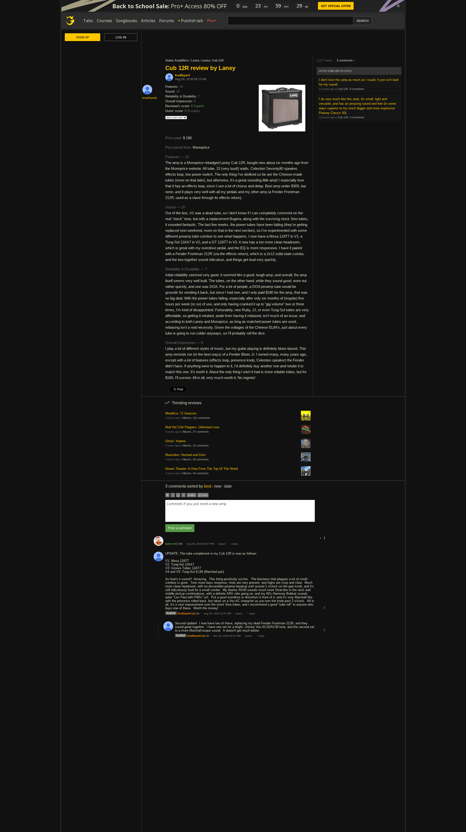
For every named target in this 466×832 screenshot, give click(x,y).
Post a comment (179, 528)
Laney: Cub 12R (213, 60)
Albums (187, 417)
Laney (195, 60)
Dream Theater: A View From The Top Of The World (201, 469)
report (221, 543)
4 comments (357, 117)
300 (180, 544)
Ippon (169, 543)
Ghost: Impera (175, 441)
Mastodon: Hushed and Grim (185, 455)
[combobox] (240, 511)
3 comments (345, 60)
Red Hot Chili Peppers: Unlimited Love (192, 427)
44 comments (201, 473)
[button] (324, 534)
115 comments (201, 417)
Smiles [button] (191, 495)
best (207, 486)
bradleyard (182, 75)
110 (197, 613)
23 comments (201, 445)
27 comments (201, 431)
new (217, 486)
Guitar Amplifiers (177, 60)
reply (234, 543)
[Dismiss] (398, 6)
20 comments (201, 459)
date (228, 486)
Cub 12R (333, 70)
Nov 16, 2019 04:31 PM (227, 636)
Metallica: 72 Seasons (181, 413)
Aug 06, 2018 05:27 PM (200, 543)
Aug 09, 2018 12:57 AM (217, 613)
